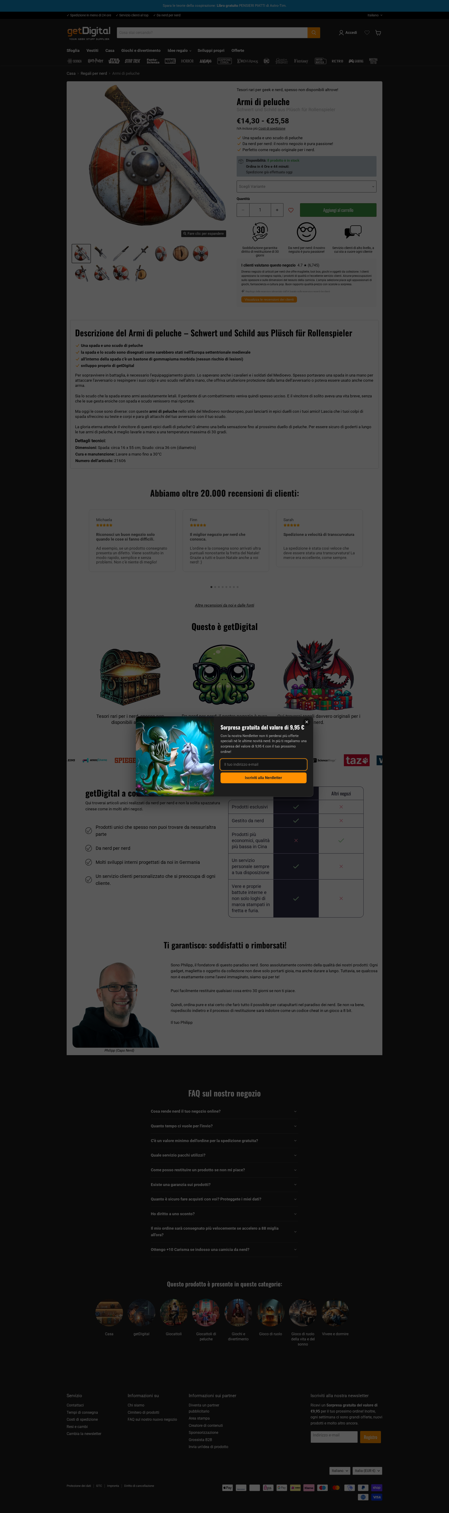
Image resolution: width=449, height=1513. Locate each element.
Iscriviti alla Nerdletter (263, 778)
